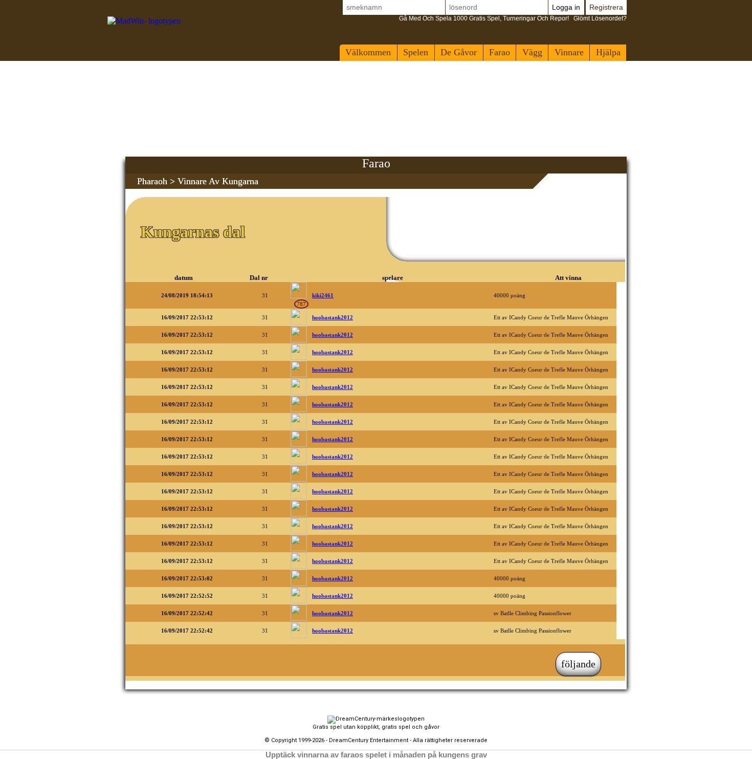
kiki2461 (323, 295)
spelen (415, 52)
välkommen (368, 52)
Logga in (566, 7)
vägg (532, 52)
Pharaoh (152, 181)
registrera (606, 7)
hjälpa (608, 52)
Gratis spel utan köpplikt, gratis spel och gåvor (376, 727)
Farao (499, 52)
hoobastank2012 (332, 317)
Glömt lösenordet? (513, 18)
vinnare (569, 52)
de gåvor (458, 52)
